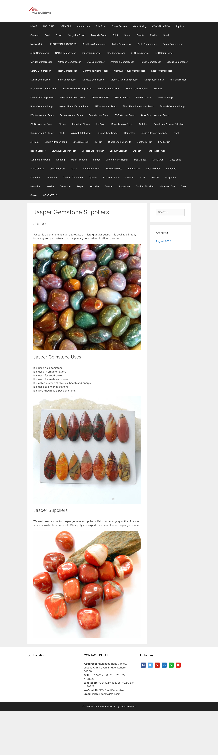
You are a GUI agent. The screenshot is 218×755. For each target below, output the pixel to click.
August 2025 (163, 241)
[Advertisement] (109, 733)
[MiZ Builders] (42, 10)
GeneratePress (128, 706)
